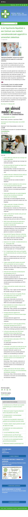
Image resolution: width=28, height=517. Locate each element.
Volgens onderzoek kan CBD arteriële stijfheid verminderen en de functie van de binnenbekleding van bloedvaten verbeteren (15, 370)
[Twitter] (2, 389)
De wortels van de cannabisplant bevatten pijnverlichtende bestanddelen (13, 440)
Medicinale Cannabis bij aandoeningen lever (14, 443)
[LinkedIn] (7, 389)
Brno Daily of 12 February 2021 (8, 104)
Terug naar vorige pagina (8, 398)
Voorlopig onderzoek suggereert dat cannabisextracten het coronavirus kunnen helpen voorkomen (15, 314)
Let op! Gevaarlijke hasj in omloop (11, 432)
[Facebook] (5, 389)
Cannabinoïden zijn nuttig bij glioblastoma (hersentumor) (13, 429)
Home (2, 508)
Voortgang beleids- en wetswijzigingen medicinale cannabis (12, 416)
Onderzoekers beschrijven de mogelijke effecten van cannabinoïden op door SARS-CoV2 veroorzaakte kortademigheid (14, 295)
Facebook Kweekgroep (14, 502)
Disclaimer (15, 508)
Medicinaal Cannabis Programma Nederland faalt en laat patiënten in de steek (13, 411)
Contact (5, 508)
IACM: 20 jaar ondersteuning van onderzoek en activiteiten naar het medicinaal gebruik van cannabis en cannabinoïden (14, 223)
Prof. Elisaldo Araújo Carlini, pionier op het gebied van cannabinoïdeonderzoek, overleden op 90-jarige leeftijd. (15, 253)
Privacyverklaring (10, 508)
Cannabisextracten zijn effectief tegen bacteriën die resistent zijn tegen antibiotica (13, 435)
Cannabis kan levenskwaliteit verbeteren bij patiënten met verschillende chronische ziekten (13, 420)
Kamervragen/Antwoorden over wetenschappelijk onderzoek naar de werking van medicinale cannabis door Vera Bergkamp (15, 195)
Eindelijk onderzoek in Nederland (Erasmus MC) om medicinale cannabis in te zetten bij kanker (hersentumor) (15, 176)
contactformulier (14, 456)
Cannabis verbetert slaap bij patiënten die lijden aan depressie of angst (14, 424)
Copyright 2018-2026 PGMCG (22, 508)
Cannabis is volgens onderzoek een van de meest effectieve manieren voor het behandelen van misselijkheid (15, 357)
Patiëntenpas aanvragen (14, 485)
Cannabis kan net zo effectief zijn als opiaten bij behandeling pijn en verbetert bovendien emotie (13, 406)
